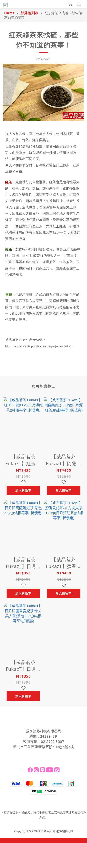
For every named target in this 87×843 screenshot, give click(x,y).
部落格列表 (30, 13)
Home (9, 13)
